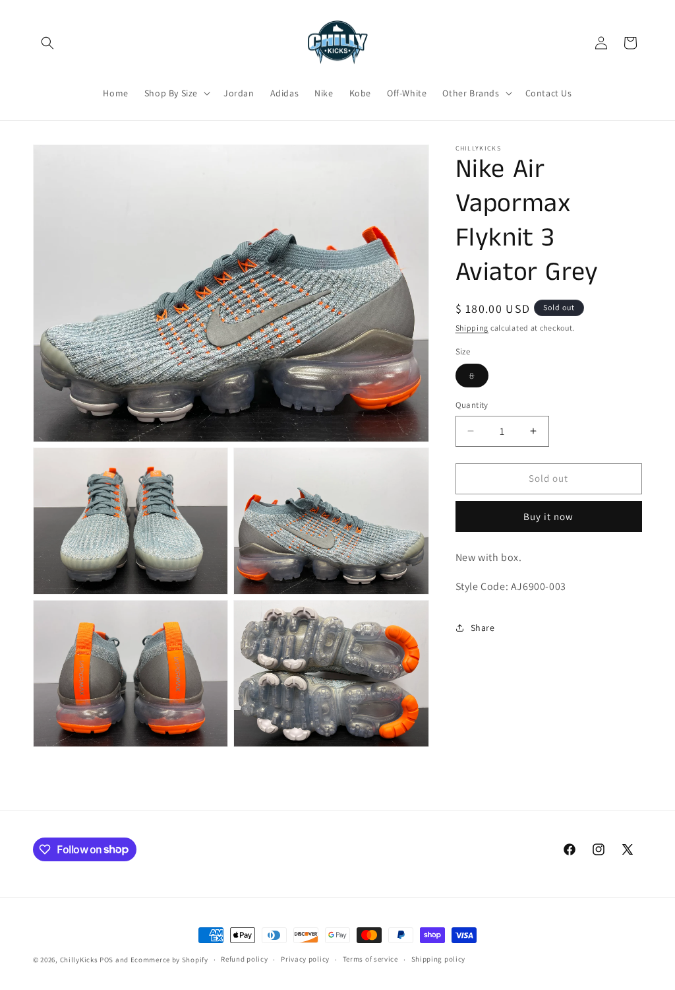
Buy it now (548, 516)
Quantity (471, 405)
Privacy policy (305, 959)
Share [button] (483, 628)
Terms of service (370, 959)
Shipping (472, 328)
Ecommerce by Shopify (169, 959)
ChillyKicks (79, 959)
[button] (47, 42)
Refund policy (244, 959)
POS (106, 959)
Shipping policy (438, 959)
